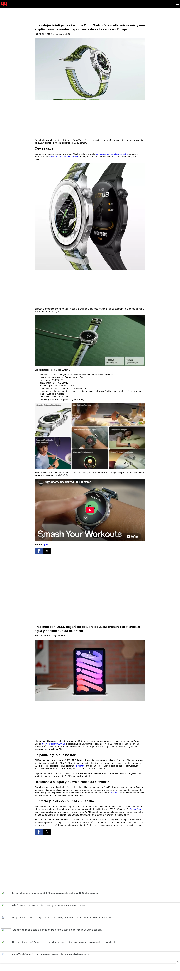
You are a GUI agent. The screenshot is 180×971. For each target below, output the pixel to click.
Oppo (45, 544)
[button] (90, 216)
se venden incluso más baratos (63, 156)
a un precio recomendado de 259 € (112, 154)
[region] (90, 18)
